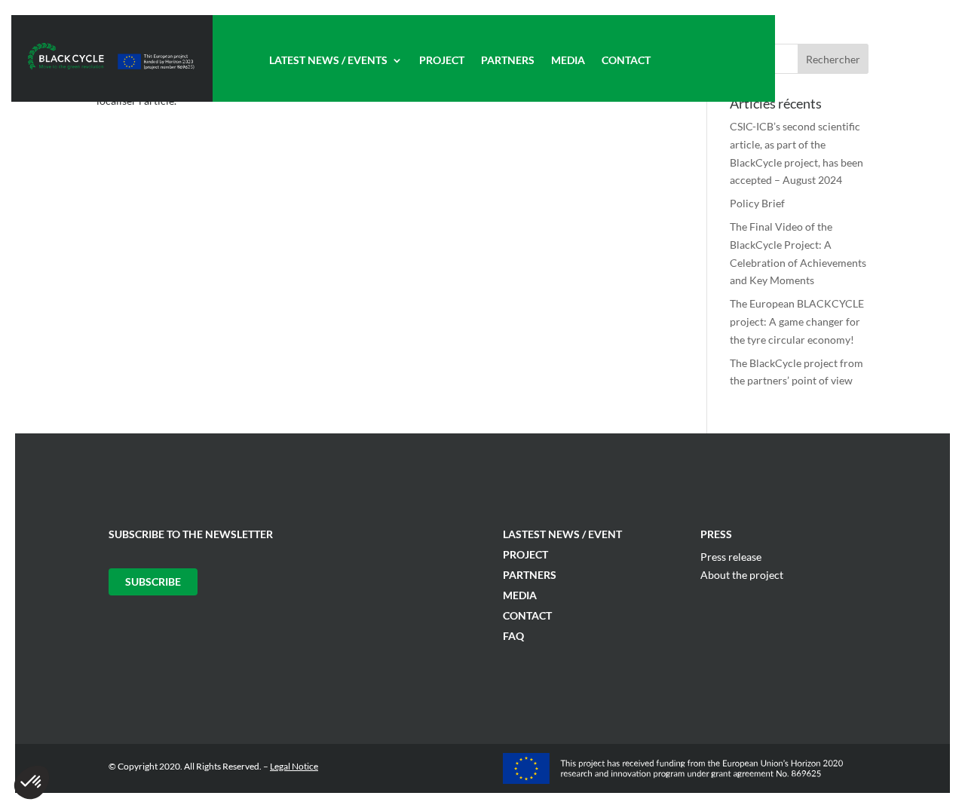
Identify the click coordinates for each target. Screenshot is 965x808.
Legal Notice (294, 766)
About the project (741, 574)
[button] (32, 782)
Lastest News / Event (562, 534)
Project (441, 60)
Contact (626, 60)
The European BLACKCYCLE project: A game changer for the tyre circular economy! (797, 321)
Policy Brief (757, 203)
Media (568, 60)
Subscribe (153, 581)
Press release (730, 556)
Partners (508, 60)
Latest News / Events (328, 60)
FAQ (513, 635)
